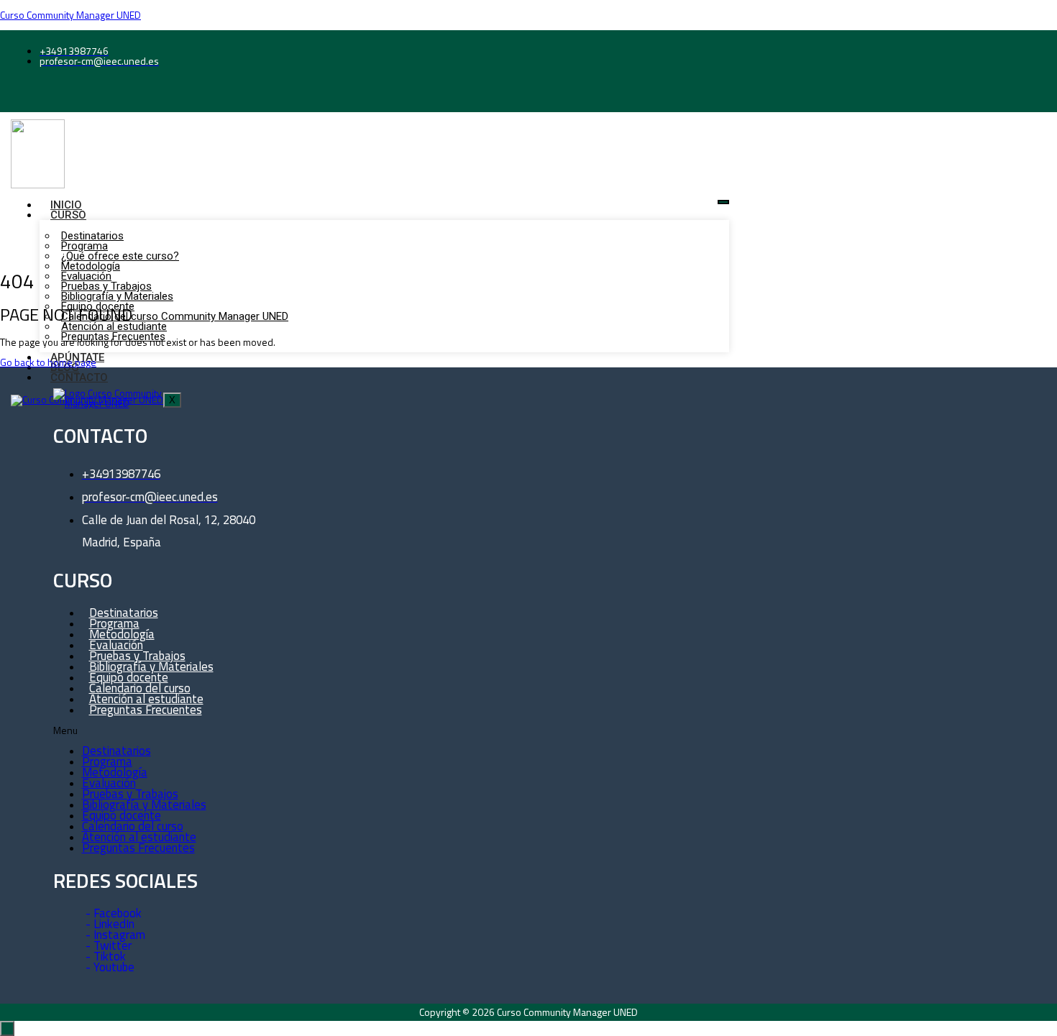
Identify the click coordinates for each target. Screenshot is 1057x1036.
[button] (181, 730)
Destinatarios (116, 750)
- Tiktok (106, 956)
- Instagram (115, 934)
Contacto (79, 377)
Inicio (66, 204)
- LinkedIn (110, 923)
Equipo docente (121, 815)
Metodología (114, 772)
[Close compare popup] (7, 1028)
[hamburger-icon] (723, 202)
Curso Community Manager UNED (70, 14)
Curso (68, 214)
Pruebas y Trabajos (130, 793)
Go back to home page (48, 362)
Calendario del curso (132, 826)
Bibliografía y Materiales (144, 804)
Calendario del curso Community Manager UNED (174, 316)
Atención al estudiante (139, 837)
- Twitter (109, 945)
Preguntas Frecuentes (145, 709)
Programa (107, 761)
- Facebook (114, 913)
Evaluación (109, 783)
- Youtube (110, 967)
